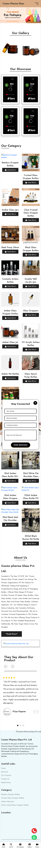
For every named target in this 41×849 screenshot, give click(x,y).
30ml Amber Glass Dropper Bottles (10, 498)
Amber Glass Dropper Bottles (10, 312)
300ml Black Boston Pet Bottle (30, 538)
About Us (4, 772)
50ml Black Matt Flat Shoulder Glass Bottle (10, 520)
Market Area (6, 782)
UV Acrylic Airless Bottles (31, 344)
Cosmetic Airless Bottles (10, 280)
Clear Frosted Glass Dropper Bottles (31, 212)
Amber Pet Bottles (10, 373)
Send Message (21, 445)
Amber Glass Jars (10, 209)
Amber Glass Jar (10, 342)
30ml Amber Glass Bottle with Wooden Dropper (10, 476)
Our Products (6, 775)
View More (11, 170)
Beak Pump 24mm (10, 247)
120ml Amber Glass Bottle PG (30, 497)
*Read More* (12, 634)
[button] (5, 666)
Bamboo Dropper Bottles (10, 164)
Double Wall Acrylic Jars (31, 280)
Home (3, 768)
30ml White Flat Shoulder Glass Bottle (31, 476)
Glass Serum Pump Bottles (30, 375)
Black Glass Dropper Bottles (31, 249)
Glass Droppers (30, 310)
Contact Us (5, 779)
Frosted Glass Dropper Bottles (31, 177)
